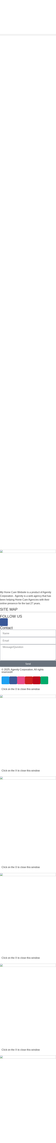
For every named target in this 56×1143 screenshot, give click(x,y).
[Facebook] (4, 622)
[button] (28, 35)
